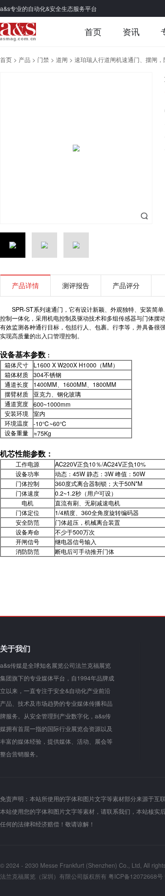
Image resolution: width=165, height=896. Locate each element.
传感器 (127, 318)
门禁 (43, 59)
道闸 (62, 59)
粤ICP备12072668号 (135, 876)
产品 (24, 59)
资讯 (131, 31)
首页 (93, 31)
